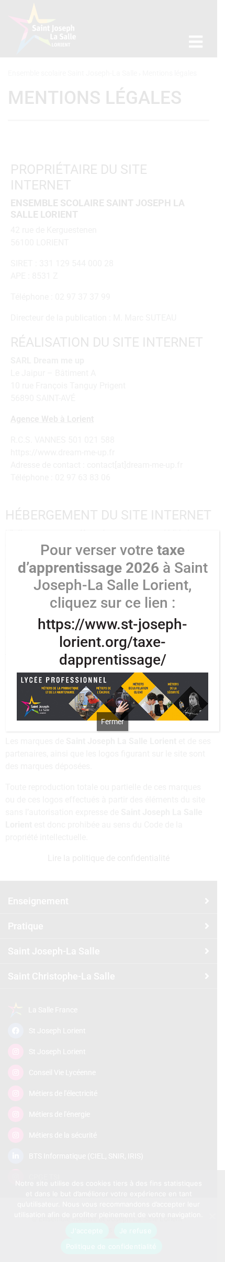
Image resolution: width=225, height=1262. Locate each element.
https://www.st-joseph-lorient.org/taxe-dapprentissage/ (112, 642)
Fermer (112, 721)
